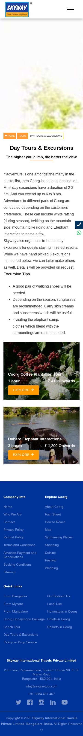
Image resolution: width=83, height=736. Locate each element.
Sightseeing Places (59, 537)
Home (7, 507)
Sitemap (9, 572)
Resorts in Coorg (59, 627)
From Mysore (13, 604)
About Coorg (54, 507)
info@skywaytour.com (41, 686)
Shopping (52, 545)
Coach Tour (11, 627)
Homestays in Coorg (62, 611)
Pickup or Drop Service (20, 642)
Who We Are (12, 514)
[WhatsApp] (79, 233)
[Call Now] (79, 225)
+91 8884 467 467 (41, 694)
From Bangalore (15, 596)
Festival (50, 560)
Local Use (54, 604)
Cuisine (50, 553)
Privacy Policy (13, 529)
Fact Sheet (53, 514)
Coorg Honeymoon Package (24, 619)
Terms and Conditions (19, 545)
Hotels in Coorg (58, 619)
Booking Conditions (17, 564)
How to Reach (55, 522)
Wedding (51, 568)
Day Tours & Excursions (20, 634)
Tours (22, 136)
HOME (11, 136)
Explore (22, 390)
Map (48, 529)
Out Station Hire (59, 596)
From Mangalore (15, 611)
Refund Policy (13, 537)
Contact (9, 522)
